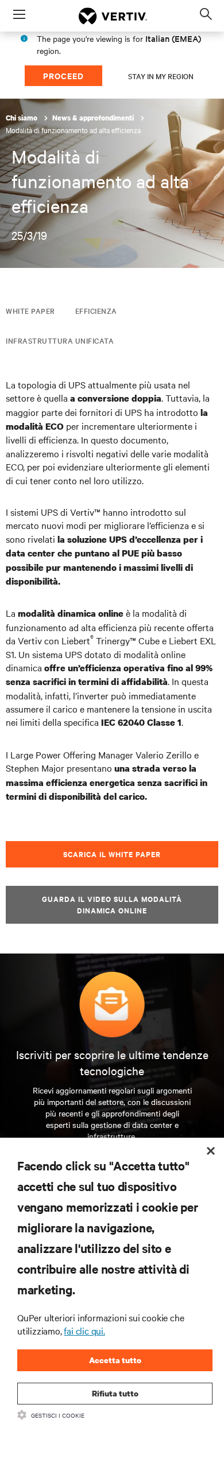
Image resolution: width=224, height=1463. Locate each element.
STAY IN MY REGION (161, 76)
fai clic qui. (84, 1330)
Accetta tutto (115, 1360)
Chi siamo (22, 118)
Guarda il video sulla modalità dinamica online (112, 904)
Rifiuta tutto (115, 1393)
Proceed (63, 75)
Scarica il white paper (112, 854)
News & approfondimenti (94, 118)
